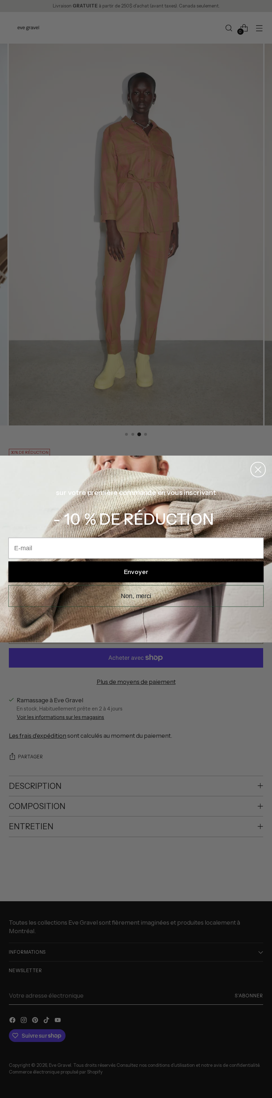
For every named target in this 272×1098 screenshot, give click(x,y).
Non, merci (136, 596)
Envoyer (136, 572)
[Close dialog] (258, 469)
